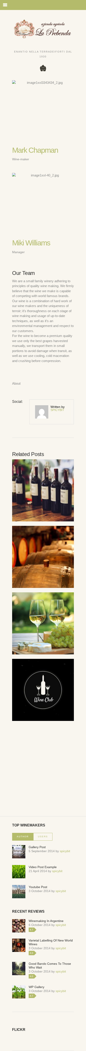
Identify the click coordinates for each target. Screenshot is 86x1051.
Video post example (43, 867)
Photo (54, 497)
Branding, (41, 497)
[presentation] (22, 837)
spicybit (57, 409)
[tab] (22, 837)
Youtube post (38, 887)
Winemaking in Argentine (46, 921)
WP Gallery (36, 987)
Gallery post (37, 847)
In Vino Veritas (43, 616)
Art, (30, 497)
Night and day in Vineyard (43, 549)
